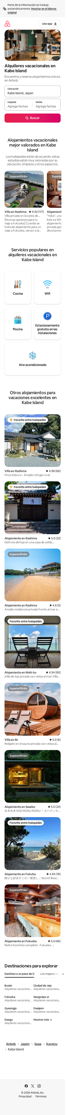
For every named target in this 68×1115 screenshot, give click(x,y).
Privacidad (25, 1096)
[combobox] (33, 93)
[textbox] (18, 106)
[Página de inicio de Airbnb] (7, 24)
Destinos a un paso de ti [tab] (19, 974)
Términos (40, 1096)
